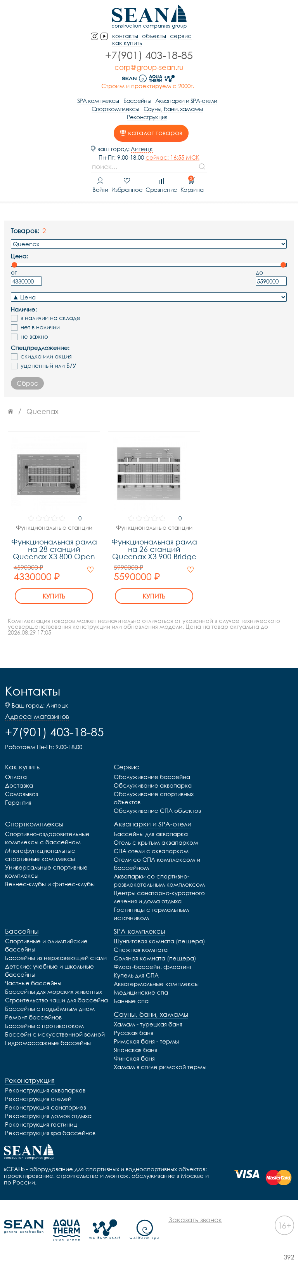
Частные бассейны (33, 982)
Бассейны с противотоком (44, 1025)
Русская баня (133, 1032)
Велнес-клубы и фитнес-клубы (50, 883)
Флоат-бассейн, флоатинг (153, 966)
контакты (125, 36)
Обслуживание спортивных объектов (154, 797)
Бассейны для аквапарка (151, 833)
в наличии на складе (50, 318)
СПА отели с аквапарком (151, 850)
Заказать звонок (195, 1220)
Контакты (32, 691)
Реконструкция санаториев (45, 1107)
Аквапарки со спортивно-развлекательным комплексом (159, 880)
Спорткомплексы (115, 108)
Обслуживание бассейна (152, 776)
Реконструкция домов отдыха (48, 1115)
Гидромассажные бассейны (48, 1042)
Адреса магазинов (37, 716)
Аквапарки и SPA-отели (186, 100)
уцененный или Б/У (48, 366)
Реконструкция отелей (38, 1098)
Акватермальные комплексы (156, 983)
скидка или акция (46, 356)
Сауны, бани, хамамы (173, 108)
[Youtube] (104, 36)
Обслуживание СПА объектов (157, 810)
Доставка (19, 785)
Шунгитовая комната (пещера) (159, 940)
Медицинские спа (141, 992)
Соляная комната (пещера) (155, 958)
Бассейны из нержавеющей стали (56, 957)
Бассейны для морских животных (53, 991)
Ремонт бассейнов (33, 1017)
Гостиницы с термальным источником (151, 913)
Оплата (16, 776)
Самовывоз (21, 793)
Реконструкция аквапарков (45, 1090)
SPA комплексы (98, 100)
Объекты (154, 36)
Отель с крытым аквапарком (156, 842)
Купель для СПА (136, 975)
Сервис (181, 36)
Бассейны (137, 100)
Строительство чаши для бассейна (56, 1000)
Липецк (142, 149)
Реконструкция (147, 116)
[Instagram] (94, 36)
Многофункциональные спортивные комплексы (40, 854)
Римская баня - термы (146, 1041)
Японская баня (135, 1049)
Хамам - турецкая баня (148, 1024)
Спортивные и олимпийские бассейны (46, 945)
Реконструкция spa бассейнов (50, 1132)
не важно (34, 336)
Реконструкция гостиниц (41, 1124)
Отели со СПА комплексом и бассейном (157, 863)
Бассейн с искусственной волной (55, 1034)
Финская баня (134, 1058)
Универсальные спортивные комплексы (46, 871)
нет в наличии (40, 327)
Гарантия (18, 802)
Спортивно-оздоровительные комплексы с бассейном (47, 837)
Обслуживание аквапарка (153, 785)
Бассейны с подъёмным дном (50, 1008)
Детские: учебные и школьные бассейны (49, 970)
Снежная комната (141, 949)
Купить (54, 596)
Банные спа (131, 1000)
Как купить (127, 43)
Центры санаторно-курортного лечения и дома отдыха (159, 896)
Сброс (27, 383)
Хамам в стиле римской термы (160, 1066)
